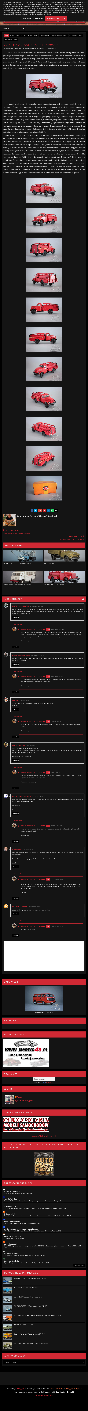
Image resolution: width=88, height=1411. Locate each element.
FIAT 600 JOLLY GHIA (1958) (14, 1238)
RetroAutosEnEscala (12, 1236)
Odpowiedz (16, 617)
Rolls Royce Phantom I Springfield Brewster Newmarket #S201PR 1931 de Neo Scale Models (38, 1216)
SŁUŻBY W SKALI (10, 1206)
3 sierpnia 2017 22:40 (57, 879)
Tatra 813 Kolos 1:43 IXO (23, 1325)
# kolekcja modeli (45, 35)
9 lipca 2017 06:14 (31, 745)
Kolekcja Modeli (10, 1244)
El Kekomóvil (9, 1214)
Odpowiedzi (18, 624)
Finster (19, 1097)
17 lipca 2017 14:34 (37, 796)
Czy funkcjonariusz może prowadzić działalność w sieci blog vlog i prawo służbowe (35, 1208)
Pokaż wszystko (79, 1265)
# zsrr (15, 39)
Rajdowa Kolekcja (11, 1261)
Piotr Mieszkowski (20, 606)
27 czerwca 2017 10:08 (37, 655)
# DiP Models (28, 35)
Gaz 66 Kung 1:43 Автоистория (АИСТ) (29, 1334)
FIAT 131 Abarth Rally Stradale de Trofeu (18, 1193)
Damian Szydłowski (21, 655)
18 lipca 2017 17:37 (56, 826)
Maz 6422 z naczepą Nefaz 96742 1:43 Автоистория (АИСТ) (38, 1315)
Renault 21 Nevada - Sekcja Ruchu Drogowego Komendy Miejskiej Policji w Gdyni (34, 1201)
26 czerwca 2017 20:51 (37, 606)
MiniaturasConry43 (11, 1253)
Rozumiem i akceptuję (56, 18)
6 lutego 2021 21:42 (57, 926)
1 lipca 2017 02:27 (24, 700)
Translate (50, 1082)
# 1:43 (12, 35)
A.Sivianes (16, 849)
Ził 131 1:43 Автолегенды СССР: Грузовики (31, 1343)
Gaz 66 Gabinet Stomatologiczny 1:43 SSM (17, 584)
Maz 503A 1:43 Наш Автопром (26, 1288)
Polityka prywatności (44, 1395)
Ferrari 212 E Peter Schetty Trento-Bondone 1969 (22, 1223)
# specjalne (8, 39)
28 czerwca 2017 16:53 (57, 676)
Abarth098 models (12, 1221)
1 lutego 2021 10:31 (35, 907)
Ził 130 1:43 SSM (49, 563)
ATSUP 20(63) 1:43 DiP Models (54, 584)
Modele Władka (10, 1199)
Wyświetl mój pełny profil (24, 1100)
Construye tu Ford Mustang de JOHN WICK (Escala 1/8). (24, 1255)
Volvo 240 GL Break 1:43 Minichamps (28, 1297)
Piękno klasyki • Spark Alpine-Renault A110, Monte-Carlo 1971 (26, 1263)
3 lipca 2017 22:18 (56, 721)
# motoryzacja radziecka (59, 35)
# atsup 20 (19, 35)
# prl (80, 35)
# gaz (35, 35)
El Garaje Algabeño (12, 1191)
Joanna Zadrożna (20, 907)
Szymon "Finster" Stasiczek (33, 629)
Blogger (20, 1388)
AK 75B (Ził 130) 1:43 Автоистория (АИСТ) (17, 563)
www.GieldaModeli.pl (44, 1136)
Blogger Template (74, 1388)
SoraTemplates (57, 1388)
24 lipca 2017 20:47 (27, 849)
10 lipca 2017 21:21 (56, 772)
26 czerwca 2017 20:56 (57, 629)
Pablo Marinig (18, 745)
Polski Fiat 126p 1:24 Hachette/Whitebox (30, 1278)
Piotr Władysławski (21, 796)
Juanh (15, 700)
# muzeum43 (73, 35)
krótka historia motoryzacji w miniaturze (21, 1229)
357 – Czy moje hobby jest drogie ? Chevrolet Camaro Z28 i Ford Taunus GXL (32, 1231)
